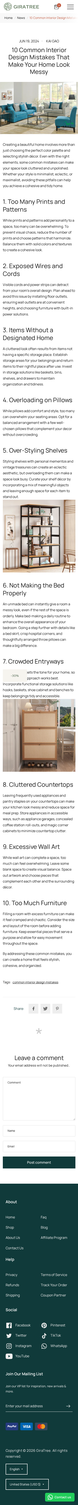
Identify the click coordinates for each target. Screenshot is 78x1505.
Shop (10, 1227)
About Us (13, 1237)
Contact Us (14, 1248)
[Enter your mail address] (68, 1406)
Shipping (13, 1295)
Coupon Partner (53, 1295)
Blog (44, 1227)
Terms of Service (54, 1274)
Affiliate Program (54, 1237)
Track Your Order (54, 1285)
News (21, 18)
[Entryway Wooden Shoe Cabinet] (39, 735)
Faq (43, 1217)
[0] (55, 7)
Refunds (12, 1285)
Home (8, 18)
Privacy (11, 1274)
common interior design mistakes (35, 982)
